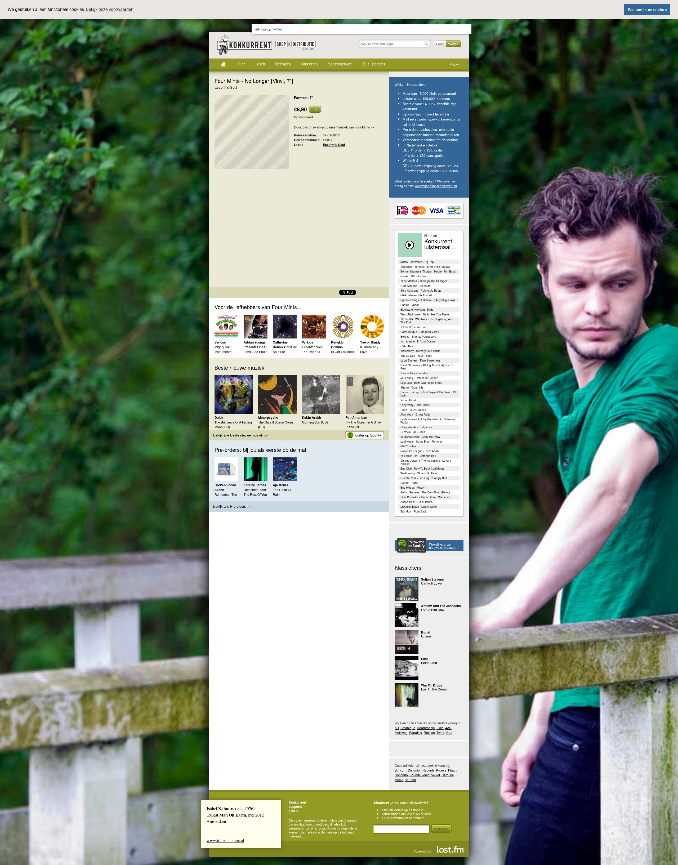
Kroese (441, 770)
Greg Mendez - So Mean (415, 286)
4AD (448, 727)
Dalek (219, 417)
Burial (425, 632)
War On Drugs (431, 685)
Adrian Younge (255, 342)
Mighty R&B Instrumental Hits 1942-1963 (226, 352)
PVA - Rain (407, 346)
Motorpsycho (268, 417)
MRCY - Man (408, 446)
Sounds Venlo (419, 775)
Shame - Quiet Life (411, 387)
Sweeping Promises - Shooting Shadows (425, 267)
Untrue (426, 636)
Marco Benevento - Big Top (417, 262)
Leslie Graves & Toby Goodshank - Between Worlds (427, 420)
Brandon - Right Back (413, 511)
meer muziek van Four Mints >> (351, 127)
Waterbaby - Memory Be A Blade (420, 351)
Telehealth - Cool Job (413, 327)
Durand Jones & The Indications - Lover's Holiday (425, 462)
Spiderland (429, 662)
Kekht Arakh (311, 417)
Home (223, 64)
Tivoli (440, 732)
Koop (315, 109)
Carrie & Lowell (432, 583)
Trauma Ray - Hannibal (414, 373)
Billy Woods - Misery (412, 487)
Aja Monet (280, 485)
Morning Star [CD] (315, 422)
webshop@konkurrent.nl (437, 119)
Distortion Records (421, 770)
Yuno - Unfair (408, 400)
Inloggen (454, 64)
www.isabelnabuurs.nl (225, 840)
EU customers (373, 63)
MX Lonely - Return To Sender (419, 378)
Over (241, 63)
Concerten (309, 63)
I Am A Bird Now (432, 609)
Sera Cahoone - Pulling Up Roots (420, 290)
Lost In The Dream (434, 689)
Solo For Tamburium (281, 354)
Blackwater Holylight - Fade (417, 309)
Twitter (276, 29)
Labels (260, 63)
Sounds (410, 779)
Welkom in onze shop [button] (647, 9)
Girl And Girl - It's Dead (414, 276)
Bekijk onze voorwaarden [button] (109, 9)
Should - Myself (409, 305)
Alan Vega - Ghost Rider (415, 414)
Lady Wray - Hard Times (415, 405)
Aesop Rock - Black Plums (416, 502)
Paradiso (415, 732)
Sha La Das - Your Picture (416, 356)
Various (220, 342)
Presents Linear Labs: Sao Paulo (255, 349)
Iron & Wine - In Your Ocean (417, 341)
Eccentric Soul (226, 87)
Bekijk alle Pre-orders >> (232, 506)
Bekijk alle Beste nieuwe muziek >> (240, 435)
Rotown (429, 732)
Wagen (453, 43)
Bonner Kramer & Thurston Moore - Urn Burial (428, 271)
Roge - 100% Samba (413, 410)
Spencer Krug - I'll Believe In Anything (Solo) (427, 300)
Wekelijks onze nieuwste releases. (442, 546)
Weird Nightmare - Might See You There (424, 314)
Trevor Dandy (370, 342)
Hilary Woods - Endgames (416, 427)
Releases (283, 63)
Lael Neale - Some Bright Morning (421, 441)
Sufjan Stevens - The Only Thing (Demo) (425, 492)
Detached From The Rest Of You (255, 492)
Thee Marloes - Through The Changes (423, 281)
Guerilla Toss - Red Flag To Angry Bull (423, 478)
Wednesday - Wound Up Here (418, 473)
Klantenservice (339, 63)
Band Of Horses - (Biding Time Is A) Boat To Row (427, 366)
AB (397, 727)
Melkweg (401, 732)
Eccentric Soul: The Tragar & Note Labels (312, 352)
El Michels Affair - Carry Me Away (420, 437)
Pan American (356, 417)
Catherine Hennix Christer (285, 344)
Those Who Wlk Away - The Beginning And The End (426, 320)
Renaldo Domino (337, 344)
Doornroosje (426, 727)
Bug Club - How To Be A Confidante (422, 468)
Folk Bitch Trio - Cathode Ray (418, 456)
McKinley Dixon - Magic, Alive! (418, 507)
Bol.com (400, 770)
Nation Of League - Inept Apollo (420, 451)
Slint (424, 658)
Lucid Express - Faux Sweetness (420, 360)
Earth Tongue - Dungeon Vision (419, 332)
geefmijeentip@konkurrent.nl (436, 186)
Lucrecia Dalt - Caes (412, 432)
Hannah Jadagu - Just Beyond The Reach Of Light (428, 393)
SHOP (281, 44)
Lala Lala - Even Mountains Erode (421, 383)
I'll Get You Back (342, 351)
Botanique (407, 727)
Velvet (435, 775)
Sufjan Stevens (432, 579)
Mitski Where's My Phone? (416, 295)
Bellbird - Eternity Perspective (418, 336)
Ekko (440, 727)
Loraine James (255, 485)
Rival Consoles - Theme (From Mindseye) (425, 497)
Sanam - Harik (409, 483)
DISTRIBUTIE (303, 46)
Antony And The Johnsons (441, 605)
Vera (449, 732)
